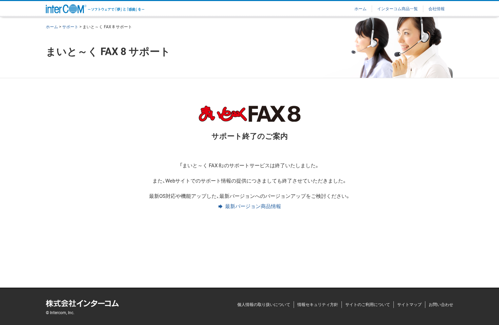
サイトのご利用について (367, 304)
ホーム (360, 8)
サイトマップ (409, 304)
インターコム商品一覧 (397, 8)
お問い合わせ (441, 304)
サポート (70, 26)
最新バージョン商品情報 (253, 206)
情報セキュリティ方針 (317, 304)
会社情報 (436, 8)
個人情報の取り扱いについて (263, 304)
